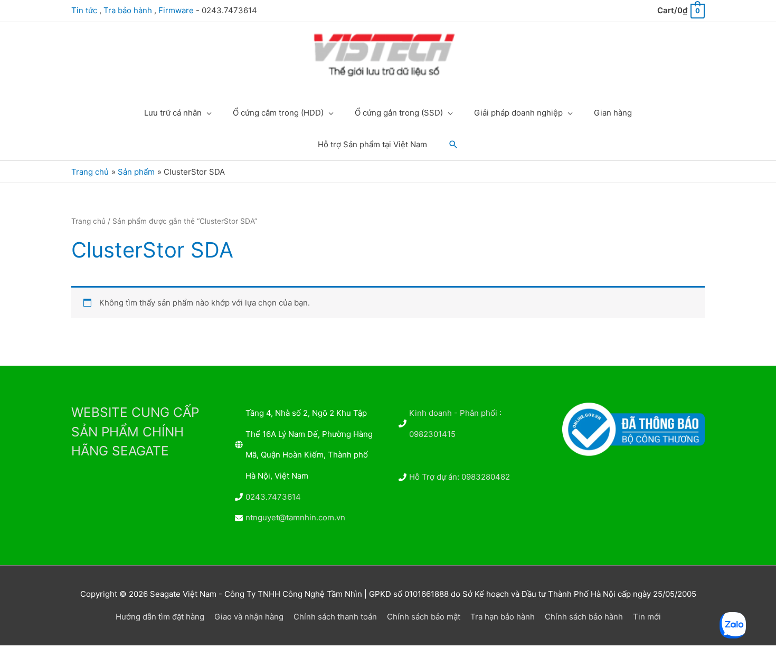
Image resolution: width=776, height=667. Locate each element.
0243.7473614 (273, 497)
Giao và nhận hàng (248, 617)
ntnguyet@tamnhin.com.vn (295, 517)
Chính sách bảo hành (584, 617)
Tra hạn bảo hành (502, 617)
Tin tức (84, 10)
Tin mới (647, 617)
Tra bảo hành (127, 10)
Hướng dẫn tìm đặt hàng (160, 617)
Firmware (176, 10)
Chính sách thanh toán (335, 617)
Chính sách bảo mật (423, 617)
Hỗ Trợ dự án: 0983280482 (459, 477)
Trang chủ (88, 221)
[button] (453, 144)
